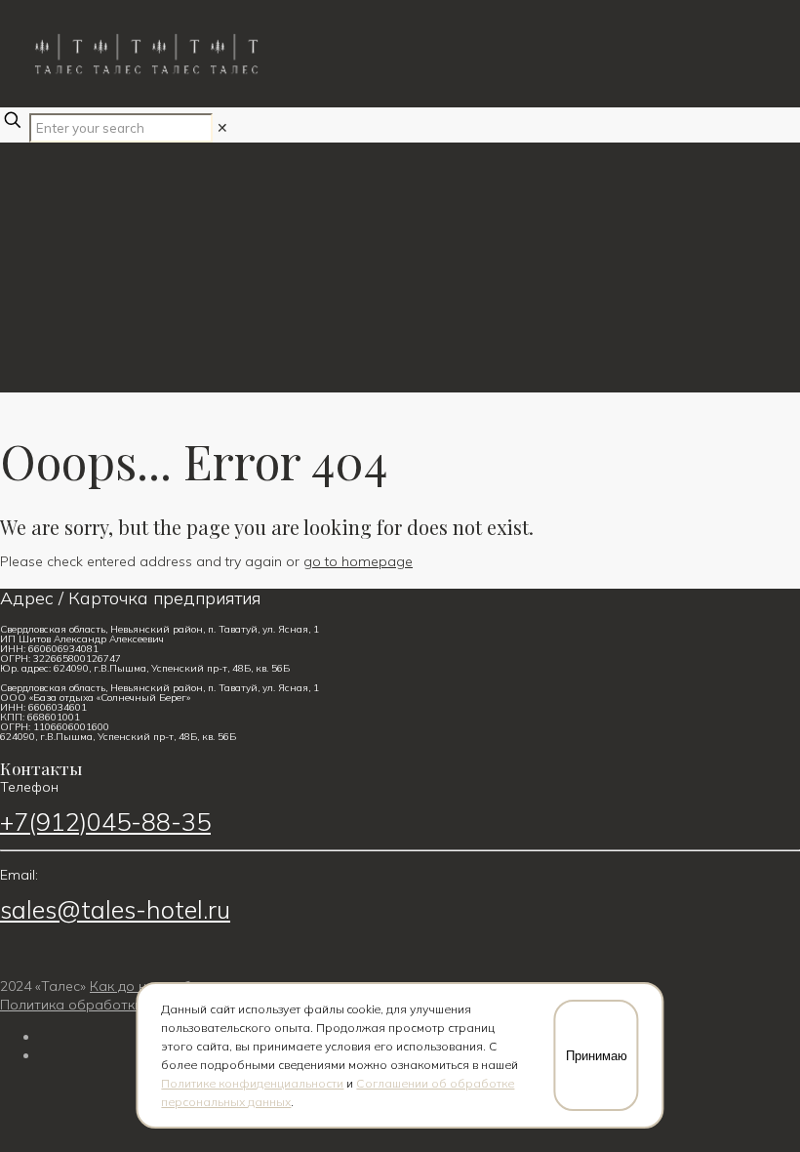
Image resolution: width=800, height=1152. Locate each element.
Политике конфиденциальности (252, 1083)
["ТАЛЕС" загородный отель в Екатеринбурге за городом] (58, 54)
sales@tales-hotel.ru (115, 909)
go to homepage (358, 561)
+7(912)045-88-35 (105, 821)
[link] (222, 128)
